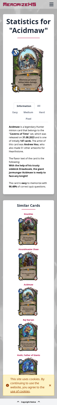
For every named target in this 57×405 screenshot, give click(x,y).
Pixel (28, 118)
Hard (42, 112)
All (38, 105)
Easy (15, 112)
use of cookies (20, 391)
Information (24, 106)
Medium (28, 112)
